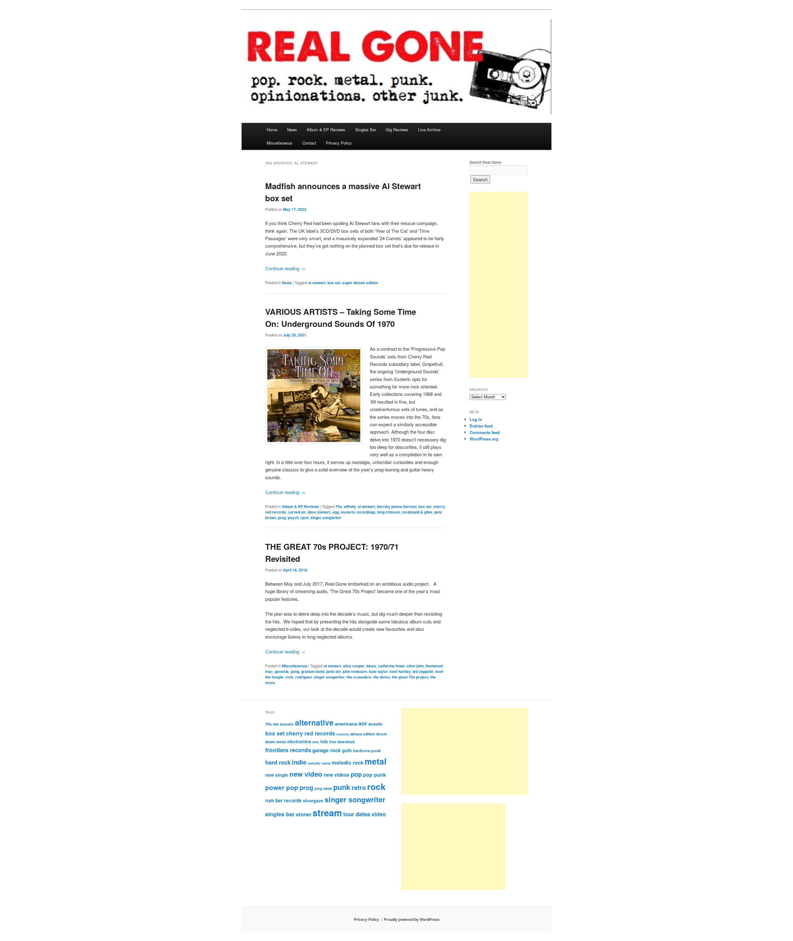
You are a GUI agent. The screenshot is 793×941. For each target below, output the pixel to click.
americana (346, 723)
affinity (350, 506)
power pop (281, 787)
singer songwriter (325, 517)
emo (315, 741)
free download (341, 741)
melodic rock (347, 762)
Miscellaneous (279, 143)
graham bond (312, 671)
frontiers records (288, 750)
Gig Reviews (397, 129)
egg (335, 512)
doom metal (275, 741)
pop (356, 774)
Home (272, 129)
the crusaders (359, 677)
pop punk (374, 774)
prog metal (323, 788)
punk (341, 787)
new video (305, 774)
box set (333, 282)
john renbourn (355, 671)
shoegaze (313, 800)
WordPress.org (484, 439)
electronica (299, 741)
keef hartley (400, 671)
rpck (304, 517)
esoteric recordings (358, 512)
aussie (375, 724)
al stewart (317, 282)
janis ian (333, 671)
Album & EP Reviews (326, 129)
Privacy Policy (339, 143)
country (342, 734)
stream (327, 812)
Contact (309, 143)
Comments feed (485, 432)
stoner (303, 814)
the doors (381, 677)
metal (375, 761)
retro (359, 787)
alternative (314, 722)
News (292, 129)
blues (371, 666)
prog (282, 517)
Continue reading (285, 268)
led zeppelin (423, 671)
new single (276, 775)
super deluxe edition (360, 282)
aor (362, 723)
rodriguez (303, 677)
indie (299, 761)
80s (275, 724)
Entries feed (481, 426)
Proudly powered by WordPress (412, 919)
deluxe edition (362, 734)
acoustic (287, 724)
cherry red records (310, 733)
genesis (282, 671)
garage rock (326, 750)
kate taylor (378, 671)
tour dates (356, 814)
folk (324, 741)
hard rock (278, 762)
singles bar (280, 814)
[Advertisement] (499, 284)
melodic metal (319, 763)
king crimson (388, 512)
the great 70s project (410, 677)
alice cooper (354, 666)
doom (381, 734)
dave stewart (319, 512)
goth (347, 750)
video (378, 814)
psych (293, 517)
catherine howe (391, 666)
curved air (297, 512)
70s (338, 506)
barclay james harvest (397, 506)
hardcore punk (367, 750)
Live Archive (429, 129)
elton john (415, 666)
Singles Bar (365, 129)
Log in (476, 419)
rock (289, 677)
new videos (336, 774)
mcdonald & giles (417, 512)
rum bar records (283, 800)
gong (295, 671)
